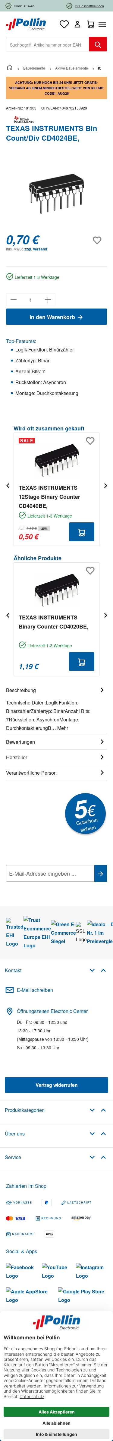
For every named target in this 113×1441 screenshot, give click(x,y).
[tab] (56, 708)
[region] (56, 194)
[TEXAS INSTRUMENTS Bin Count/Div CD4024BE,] (57, 193)
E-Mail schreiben (35, 989)
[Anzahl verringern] (13, 299)
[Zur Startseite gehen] (26, 23)
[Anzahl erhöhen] (48, 299)
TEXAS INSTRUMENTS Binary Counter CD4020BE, (53, 621)
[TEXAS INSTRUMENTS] (56, 119)
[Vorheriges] (7, 485)
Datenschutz (45, 887)
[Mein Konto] (77, 24)
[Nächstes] (105, 485)
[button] (97, 969)
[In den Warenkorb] (81, 531)
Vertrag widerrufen (57, 1084)
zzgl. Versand (35, 249)
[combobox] (47, 44)
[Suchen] (98, 44)
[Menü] (103, 24)
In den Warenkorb (53, 317)
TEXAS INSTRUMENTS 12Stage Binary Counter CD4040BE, (49, 497)
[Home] (9, 67)
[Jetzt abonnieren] (100, 873)
